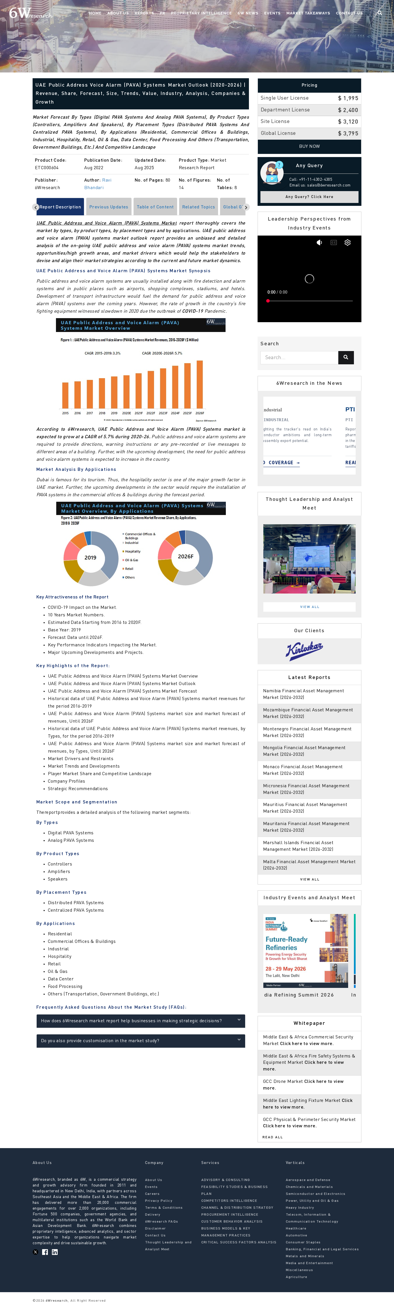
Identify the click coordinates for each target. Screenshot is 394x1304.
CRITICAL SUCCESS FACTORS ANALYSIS (239, 1242)
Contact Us (349, 13)
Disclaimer (155, 1228)
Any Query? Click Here (310, 197)
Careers (152, 1194)
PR (162, 13)
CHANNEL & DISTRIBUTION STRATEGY (237, 1208)
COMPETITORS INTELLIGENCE (229, 1201)
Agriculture (296, 1277)
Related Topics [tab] (198, 207)
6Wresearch (56, 1301)
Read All (272, 1137)
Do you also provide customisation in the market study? (100, 1041)
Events (272, 13)
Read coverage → (317, 462)
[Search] (346, 357)
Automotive (296, 1235)
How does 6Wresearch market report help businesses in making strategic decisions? (131, 1021)
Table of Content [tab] (155, 207)
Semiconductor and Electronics (316, 1194)
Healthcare (296, 1228)
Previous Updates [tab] (108, 207)
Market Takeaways (308, 13)
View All (310, 607)
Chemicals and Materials (309, 1187)
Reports (144, 13)
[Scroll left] (35, 207)
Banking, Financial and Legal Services (322, 1249)
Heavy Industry (300, 1208)
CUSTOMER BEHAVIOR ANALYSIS (232, 1221)
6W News (248, 13)
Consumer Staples (303, 1242)
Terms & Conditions (164, 1208)
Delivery (153, 1215)
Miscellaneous (300, 1270)
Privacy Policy (158, 1201)
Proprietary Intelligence (201, 13)
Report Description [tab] (60, 207)
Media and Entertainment (309, 1263)
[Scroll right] (246, 207)
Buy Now (309, 146)
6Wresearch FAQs (161, 1221)
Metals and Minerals (305, 1256)
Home (95, 13)
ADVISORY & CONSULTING (225, 1180)
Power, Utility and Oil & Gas (312, 1201)
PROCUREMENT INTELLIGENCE (229, 1215)
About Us (118, 13)
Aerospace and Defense (308, 1180)
